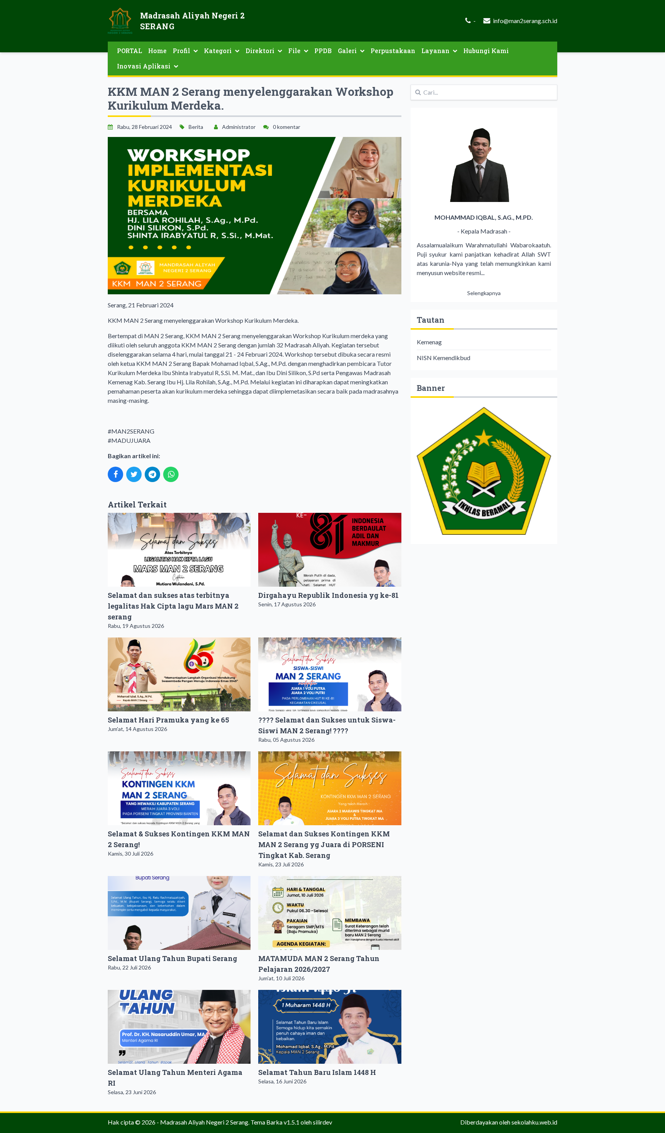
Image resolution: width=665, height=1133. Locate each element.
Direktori (260, 51)
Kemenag (429, 341)
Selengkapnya (484, 293)
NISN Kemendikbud (443, 357)
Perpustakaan (393, 51)
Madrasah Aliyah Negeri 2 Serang (204, 1122)
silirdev (322, 1122)
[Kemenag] (484, 470)
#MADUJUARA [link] (129, 440)
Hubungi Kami (486, 51)
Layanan (435, 51)
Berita (196, 126)
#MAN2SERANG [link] (131, 431)
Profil (181, 51)
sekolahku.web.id (534, 1122)
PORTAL (129, 51)
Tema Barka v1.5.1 (275, 1122)
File (294, 51)
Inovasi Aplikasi (143, 66)
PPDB (323, 51)
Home (157, 51)
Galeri (347, 51)
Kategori (218, 51)
